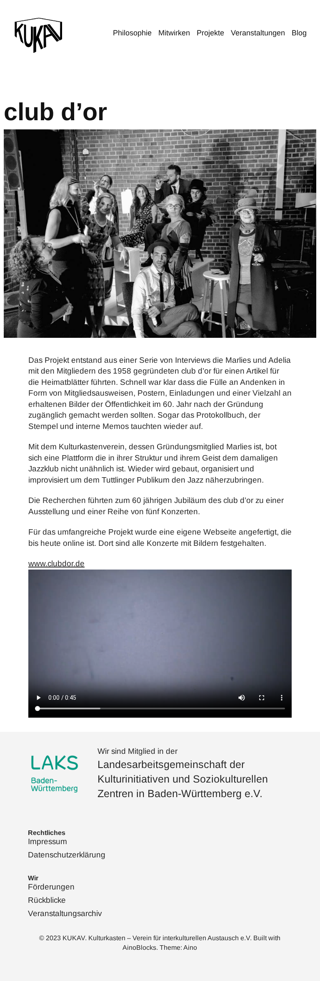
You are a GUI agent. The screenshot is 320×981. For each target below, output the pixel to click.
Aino (190, 947)
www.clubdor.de (56, 563)
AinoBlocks (139, 947)
